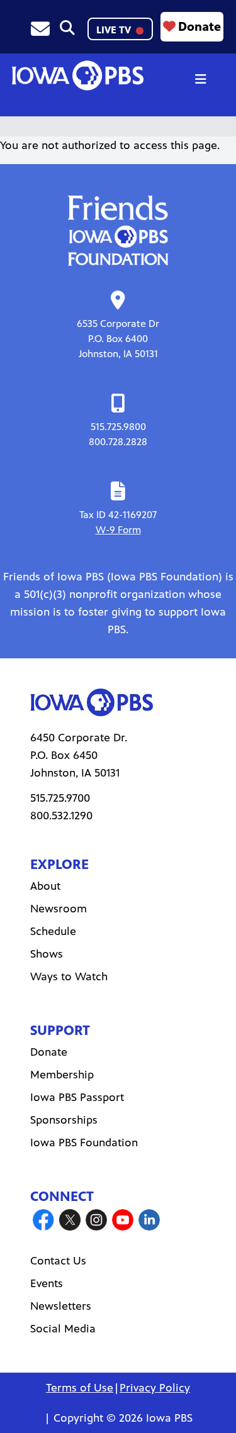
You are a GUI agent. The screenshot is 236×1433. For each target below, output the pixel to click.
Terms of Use (79, 1388)
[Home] (77, 75)
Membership (62, 1075)
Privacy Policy (155, 1388)
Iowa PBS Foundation (84, 1142)
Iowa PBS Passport (77, 1097)
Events (46, 1283)
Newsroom (58, 909)
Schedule (53, 931)
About (45, 886)
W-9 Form (118, 530)
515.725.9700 (60, 798)
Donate (199, 26)
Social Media (63, 1329)
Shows (46, 954)
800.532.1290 (61, 815)
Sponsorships (64, 1120)
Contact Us (58, 1261)
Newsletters (60, 1306)
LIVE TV (114, 30)
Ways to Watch (69, 976)
